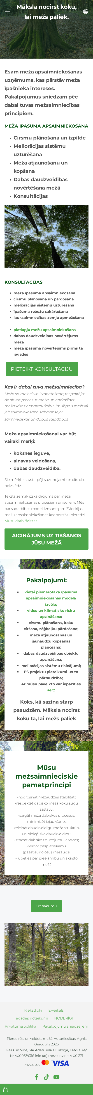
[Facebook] (36, 1077)
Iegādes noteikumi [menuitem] (31, 1018)
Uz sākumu (46, 906)
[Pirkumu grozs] (5, 1089)
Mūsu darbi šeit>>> (21, 521)
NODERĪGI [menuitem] (63, 1018)
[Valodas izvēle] (85, 11)
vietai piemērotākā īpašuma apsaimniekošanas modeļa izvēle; (51, 598)
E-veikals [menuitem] (56, 1010)
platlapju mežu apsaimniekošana (45, 330)
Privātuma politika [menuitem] (20, 1026)
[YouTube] (56, 1077)
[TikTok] (46, 1077)
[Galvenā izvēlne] (7, 11)
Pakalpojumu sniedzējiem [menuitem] (65, 1026)
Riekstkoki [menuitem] (33, 1010)
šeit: (51, 690)
